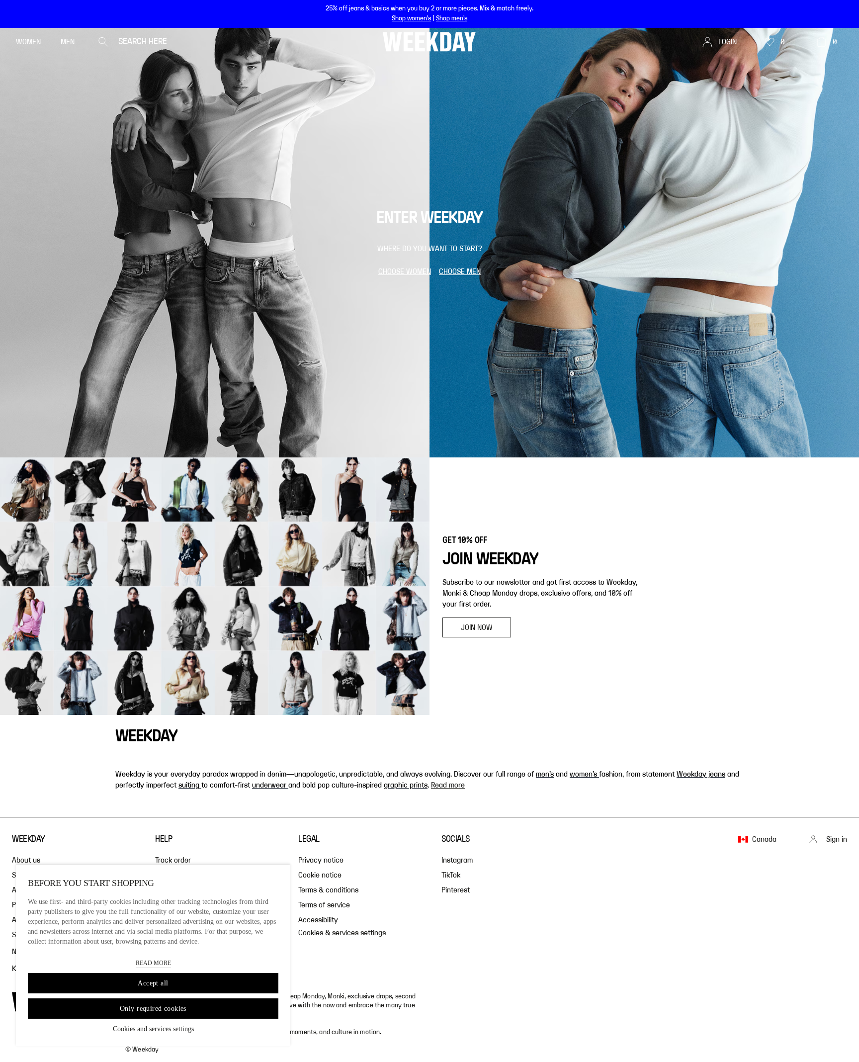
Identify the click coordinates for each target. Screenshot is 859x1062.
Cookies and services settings (153, 1029)
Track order (173, 860)
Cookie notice (320, 875)
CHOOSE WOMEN (404, 271)
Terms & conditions (328, 890)
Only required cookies (153, 1008)
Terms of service (324, 905)
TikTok (450, 875)
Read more (448, 785)
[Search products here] (103, 42)
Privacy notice (321, 860)
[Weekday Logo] (429, 42)
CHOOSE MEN (460, 271)
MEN (68, 42)
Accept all (153, 983)
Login (727, 42)
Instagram (457, 860)
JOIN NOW (477, 627)
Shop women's (411, 18)
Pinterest (455, 890)
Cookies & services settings (342, 933)
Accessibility (318, 920)
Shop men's (451, 18)
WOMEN (28, 42)
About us (26, 860)
